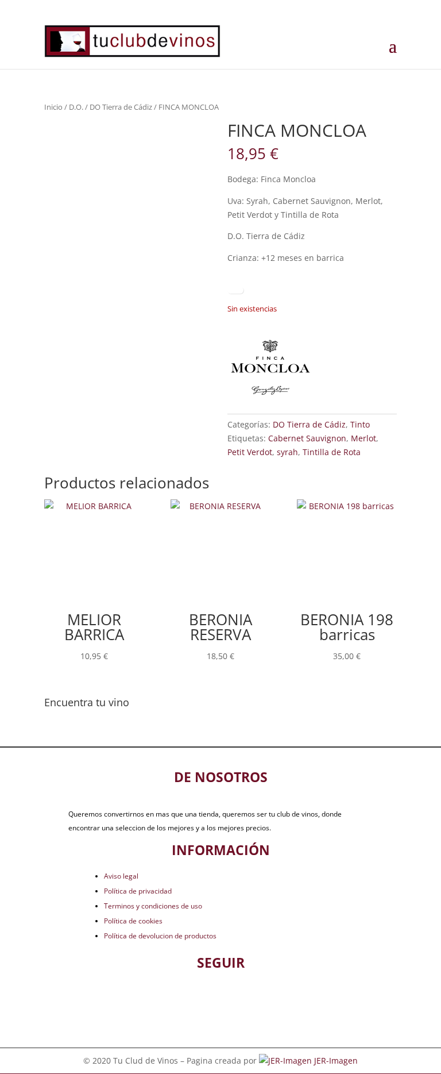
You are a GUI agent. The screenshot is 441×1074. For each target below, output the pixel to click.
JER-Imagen (336, 1060)
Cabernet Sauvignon (307, 438)
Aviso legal (121, 876)
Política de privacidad (138, 891)
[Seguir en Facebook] (201, 997)
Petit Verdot (249, 451)
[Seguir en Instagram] (239, 997)
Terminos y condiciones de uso (153, 906)
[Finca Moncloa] (270, 369)
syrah (287, 451)
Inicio (53, 107)
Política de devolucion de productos (160, 936)
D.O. (76, 107)
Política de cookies (133, 921)
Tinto (360, 424)
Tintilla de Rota (332, 451)
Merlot (363, 438)
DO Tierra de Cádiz (121, 107)
